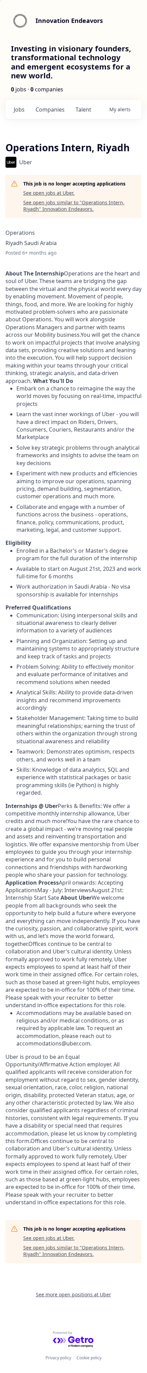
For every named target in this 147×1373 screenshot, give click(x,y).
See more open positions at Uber (73, 1294)
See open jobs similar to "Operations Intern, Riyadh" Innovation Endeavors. (73, 206)
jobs (19, 109)
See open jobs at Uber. (49, 193)
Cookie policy (89, 1358)
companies (50, 109)
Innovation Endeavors (69, 20)
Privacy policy (58, 1358)
